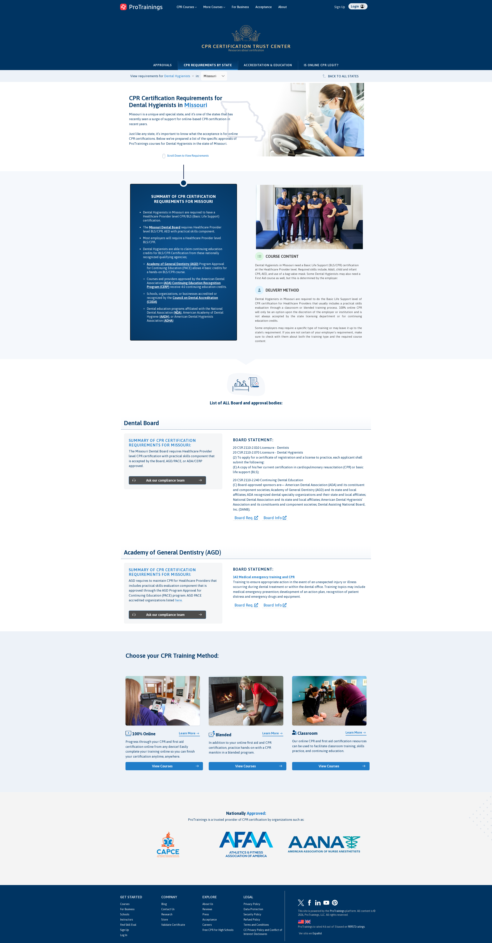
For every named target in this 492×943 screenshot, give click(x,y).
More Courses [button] (213, 7)
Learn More (187, 733)
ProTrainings (337, 910)
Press (205, 914)
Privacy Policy (252, 904)
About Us (207, 904)
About (282, 7)
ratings (356, 926)
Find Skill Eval (128, 924)
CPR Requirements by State (211, 65)
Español (317, 933)
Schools (124, 914)
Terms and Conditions (256, 924)
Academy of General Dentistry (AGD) (172, 264)
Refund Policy (252, 919)
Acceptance (263, 7)
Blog (164, 904)
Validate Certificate (173, 924)
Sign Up (339, 7)
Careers (207, 924)
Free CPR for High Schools (218, 929)
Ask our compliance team (165, 480)
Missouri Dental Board (164, 227)
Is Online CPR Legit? (321, 65)
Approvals (162, 65)
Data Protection (253, 909)
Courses (125, 904)
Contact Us (168, 909)
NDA (178, 312)
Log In (123, 935)
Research (166, 914)
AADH (164, 316)
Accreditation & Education (268, 65)
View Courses (162, 766)
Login (355, 6)
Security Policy (252, 914)
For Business (240, 7)
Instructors (126, 919)
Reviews (207, 909)
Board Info (273, 518)
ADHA (169, 320)
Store (164, 919)
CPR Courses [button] (186, 7)
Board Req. (244, 518)
